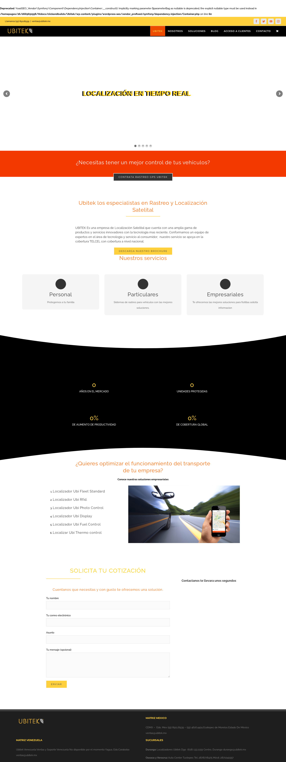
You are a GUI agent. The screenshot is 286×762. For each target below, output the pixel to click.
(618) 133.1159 (195, 749)
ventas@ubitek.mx (41, 21)
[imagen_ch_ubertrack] (184, 486)
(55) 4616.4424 (195, 727)
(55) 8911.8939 (176, 727)
